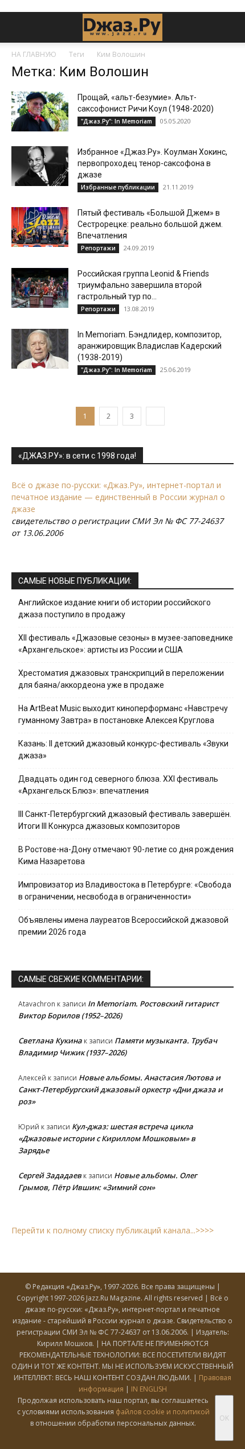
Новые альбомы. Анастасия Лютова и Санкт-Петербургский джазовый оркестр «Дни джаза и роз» (120, 1089)
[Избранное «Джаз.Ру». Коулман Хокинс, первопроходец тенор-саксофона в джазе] (39, 166)
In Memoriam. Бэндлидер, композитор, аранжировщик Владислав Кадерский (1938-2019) (149, 346)
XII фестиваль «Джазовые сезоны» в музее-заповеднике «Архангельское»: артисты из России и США (125, 643)
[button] (19, 27)
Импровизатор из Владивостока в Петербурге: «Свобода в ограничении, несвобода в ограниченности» (124, 890)
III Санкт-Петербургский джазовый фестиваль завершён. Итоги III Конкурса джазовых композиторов (124, 820)
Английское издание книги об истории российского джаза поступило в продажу (114, 608)
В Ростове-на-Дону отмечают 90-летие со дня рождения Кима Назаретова (126, 855)
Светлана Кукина (50, 1040)
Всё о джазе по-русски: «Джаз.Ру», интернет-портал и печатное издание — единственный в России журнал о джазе (118, 497)
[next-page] (155, 416)
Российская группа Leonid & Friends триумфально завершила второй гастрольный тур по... (143, 285)
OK (224, 1418)
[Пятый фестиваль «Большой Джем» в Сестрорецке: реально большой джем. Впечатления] (39, 227)
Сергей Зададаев (49, 1175)
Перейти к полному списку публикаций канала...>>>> (112, 1230)
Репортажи (98, 248)
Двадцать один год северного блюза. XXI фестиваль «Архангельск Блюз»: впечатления (118, 784)
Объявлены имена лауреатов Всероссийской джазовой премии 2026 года (123, 925)
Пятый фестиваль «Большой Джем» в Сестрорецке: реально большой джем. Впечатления (150, 224)
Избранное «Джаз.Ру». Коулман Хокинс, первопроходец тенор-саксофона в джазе (152, 163)
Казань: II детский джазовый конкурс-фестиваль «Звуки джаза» (123, 749)
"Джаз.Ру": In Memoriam (116, 121)
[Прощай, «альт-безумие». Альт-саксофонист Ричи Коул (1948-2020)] (39, 111)
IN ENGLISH (149, 1389)
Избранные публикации (118, 187)
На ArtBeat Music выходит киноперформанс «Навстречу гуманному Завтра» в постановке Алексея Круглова (123, 714)
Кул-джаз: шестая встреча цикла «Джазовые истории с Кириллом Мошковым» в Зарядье (106, 1138)
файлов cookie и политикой (163, 1412)
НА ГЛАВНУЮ (33, 54)
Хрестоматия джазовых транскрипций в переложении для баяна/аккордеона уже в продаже (121, 679)
